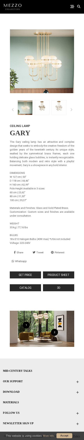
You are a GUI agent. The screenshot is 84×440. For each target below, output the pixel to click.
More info (48, 435)
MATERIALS (11, 402)
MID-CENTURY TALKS (17, 370)
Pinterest (59, 252)
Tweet (40, 252)
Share (20, 252)
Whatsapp (21, 261)
